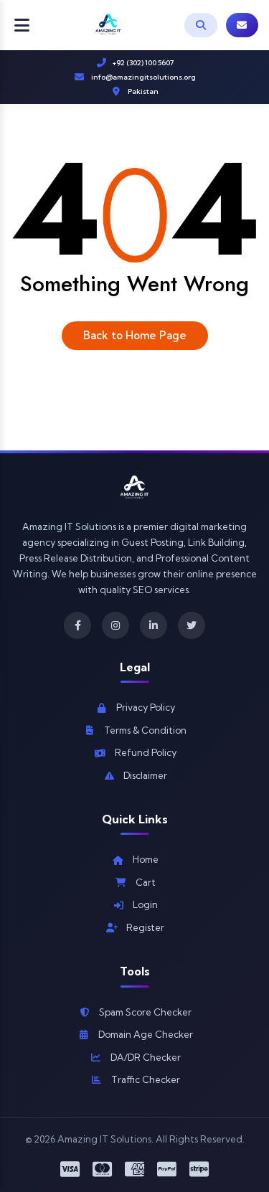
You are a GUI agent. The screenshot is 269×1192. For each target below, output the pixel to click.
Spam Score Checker (145, 1012)
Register (145, 927)
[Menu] (21, 25)
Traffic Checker (145, 1079)
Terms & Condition (145, 730)
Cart (146, 882)
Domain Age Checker (145, 1034)
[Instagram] (115, 625)
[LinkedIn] (153, 625)
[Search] (200, 25)
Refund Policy (145, 752)
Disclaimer (145, 775)
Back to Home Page (135, 335)
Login (145, 904)
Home (146, 859)
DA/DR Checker (145, 1057)
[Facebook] (77, 625)
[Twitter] (191, 625)
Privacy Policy (145, 707)
